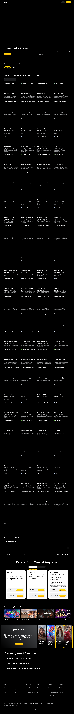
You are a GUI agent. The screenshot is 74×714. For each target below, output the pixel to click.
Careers (52, 703)
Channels (5, 690)
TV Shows (5, 682)
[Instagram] (68, 703)
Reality (5, 51)
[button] (12, 613)
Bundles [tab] (41, 566)
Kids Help (48, 703)
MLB (15, 692)
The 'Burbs (38, 690)
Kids (4, 687)
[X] (60, 705)
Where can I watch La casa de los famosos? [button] (19, 663)
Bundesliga (16, 690)
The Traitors (39, 687)
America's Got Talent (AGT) (52, 689)
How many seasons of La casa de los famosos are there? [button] (23, 668)
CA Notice (25, 703)
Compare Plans (61, 682)
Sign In (63, 2)
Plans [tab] (33, 566)
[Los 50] (29, 548)
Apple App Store (62, 687)
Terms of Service (7, 703)
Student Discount (62, 692)
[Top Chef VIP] (12, 548)
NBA (15, 684)
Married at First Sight (40, 682)
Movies (5, 684)
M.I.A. (38, 684)
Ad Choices (30, 703)
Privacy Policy (13, 703)
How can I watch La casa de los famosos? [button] (18, 658)
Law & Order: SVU (51, 695)
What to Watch (28, 682)
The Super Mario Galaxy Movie (53, 682)
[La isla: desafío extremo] (45, 548)
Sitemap (5, 692)
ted (37, 692)
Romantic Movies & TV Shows (31, 692)
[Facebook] (60, 703)
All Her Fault (39, 689)
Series (10, 63)
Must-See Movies (29, 687)
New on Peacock (28, 684)
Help (44, 703)
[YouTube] (66, 703)
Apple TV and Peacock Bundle (64, 690)
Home (5, 63)
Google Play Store (62, 689)
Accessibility (19, 703)
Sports (5, 689)
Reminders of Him (51, 684)
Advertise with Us (7, 705)
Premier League (17, 682)
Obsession (50, 687)
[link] (12, 532)
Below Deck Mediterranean (52, 690)
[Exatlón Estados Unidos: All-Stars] (62, 548)
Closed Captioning (62, 684)
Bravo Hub (27, 689)
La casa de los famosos (18, 63)
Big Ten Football (17, 689)
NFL (15, 687)
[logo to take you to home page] (5, 2)
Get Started (68, 2)
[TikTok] (63, 703)
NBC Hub (27, 690)
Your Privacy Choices (38, 703)
